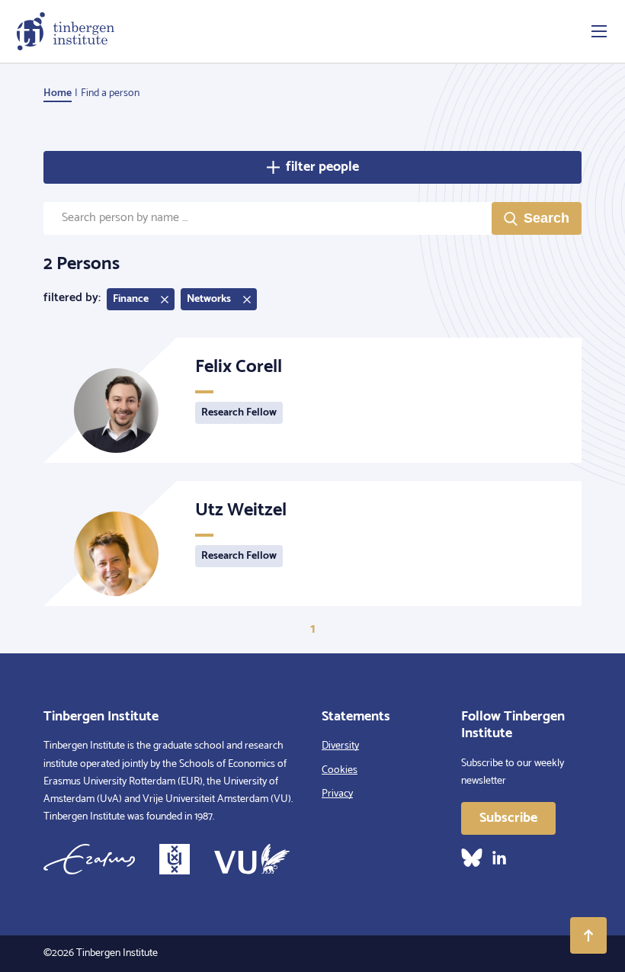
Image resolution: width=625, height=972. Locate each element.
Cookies (339, 770)
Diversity (340, 746)
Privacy (337, 794)
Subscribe (508, 818)
